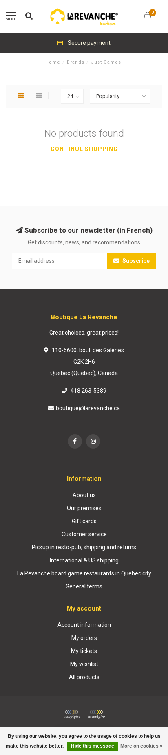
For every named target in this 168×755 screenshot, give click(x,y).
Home (52, 62)
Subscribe (135, 261)
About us (84, 495)
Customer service (84, 534)
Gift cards (84, 521)
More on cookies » (141, 746)
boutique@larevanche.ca (88, 408)
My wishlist (84, 664)
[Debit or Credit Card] (72, 714)
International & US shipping (84, 560)
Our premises (84, 508)
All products (84, 677)
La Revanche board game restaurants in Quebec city (84, 573)
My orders (84, 638)
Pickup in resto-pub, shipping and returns (84, 547)
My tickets (84, 651)
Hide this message (92, 746)
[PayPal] (96, 714)
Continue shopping (84, 149)
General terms (84, 586)
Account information (84, 625)
